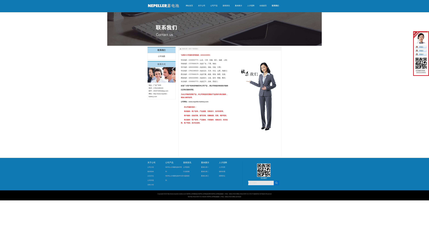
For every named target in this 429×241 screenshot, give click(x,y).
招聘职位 (222, 176)
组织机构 (150, 171)
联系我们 (195, 49)
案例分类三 (205, 176)
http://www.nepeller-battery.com (176, 194)
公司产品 (169, 162)
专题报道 (186, 176)
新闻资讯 (187, 162)
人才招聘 (223, 162)
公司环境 (150, 180)
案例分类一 (205, 167)
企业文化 (150, 176)
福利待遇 (222, 171)
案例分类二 (205, 171)
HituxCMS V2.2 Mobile (200, 196)
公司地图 (161, 56)
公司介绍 (150, 167)
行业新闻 (186, 171)
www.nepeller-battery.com (198, 102)
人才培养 (222, 167)
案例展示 (205, 162)
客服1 (421, 47)
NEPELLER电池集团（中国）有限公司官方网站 (221, 196)
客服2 (421, 51)
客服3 (421, 54)
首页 (190, 49)
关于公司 (151, 162)
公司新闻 (186, 167)
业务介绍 (150, 185)
